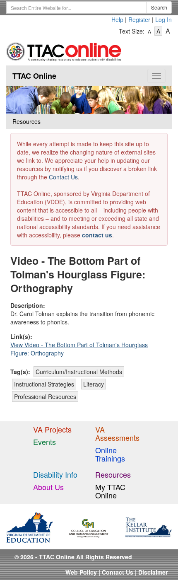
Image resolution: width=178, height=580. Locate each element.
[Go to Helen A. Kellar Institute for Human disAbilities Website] (148, 526)
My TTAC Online (110, 490)
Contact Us (63, 177)
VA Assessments (117, 433)
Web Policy (81, 572)
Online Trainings (110, 454)
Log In (163, 19)
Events (44, 441)
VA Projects (52, 429)
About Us (48, 486)
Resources (113, 474)
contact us (97, 235)
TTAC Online (34, 75)
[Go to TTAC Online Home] (64, 50)
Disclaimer (153, 572)
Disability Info (55, 474)
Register (139, 19)
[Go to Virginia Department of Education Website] (29, 526)
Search (159, 7)
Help (117, 19)
